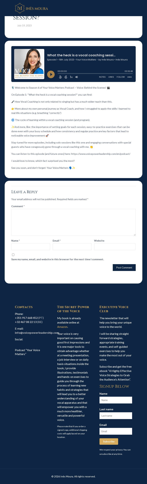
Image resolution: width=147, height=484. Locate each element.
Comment (18, 206)
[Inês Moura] (31, 8)
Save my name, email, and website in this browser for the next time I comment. (57, 259)
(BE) (28, 322)
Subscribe (109, 441)
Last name (106, 409)
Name (15, 240)
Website (99, 240)
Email (57, 240)
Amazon (62, 326)
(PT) (29, 317)
